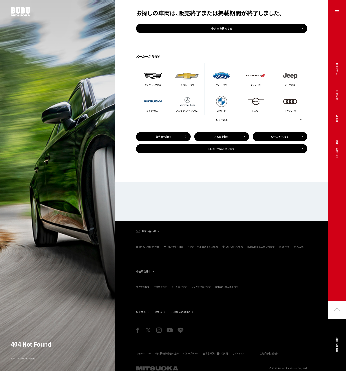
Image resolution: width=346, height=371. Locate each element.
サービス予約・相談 (173, 246)
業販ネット (284, 246)
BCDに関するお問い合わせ (261, 246)
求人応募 (298, 246)
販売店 (158, 312)
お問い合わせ (337, 344)
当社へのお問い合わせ (147, 246)
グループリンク (190, 353)
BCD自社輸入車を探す (226, 287)
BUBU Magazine (180, 312)
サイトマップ (238, 353)
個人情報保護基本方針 (167, 353)
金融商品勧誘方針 (269, 353)
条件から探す (143, 287)
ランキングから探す (201, 287)
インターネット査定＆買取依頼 (203, 246)
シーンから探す (179, 287)
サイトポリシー (143, 353)
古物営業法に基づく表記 (215, 353)
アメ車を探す (160, 287)
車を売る (141, 312)
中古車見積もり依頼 (232, 246)
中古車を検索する (221, 28)
